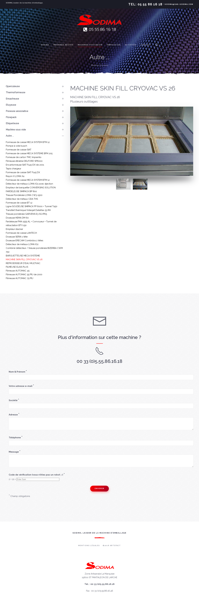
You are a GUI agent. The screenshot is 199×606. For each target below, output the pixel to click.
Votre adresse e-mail (21, 386)
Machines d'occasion (90, 45)
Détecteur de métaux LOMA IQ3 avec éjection (29, 183)
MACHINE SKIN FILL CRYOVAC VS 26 (24, 259)
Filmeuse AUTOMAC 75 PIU (19, 278)
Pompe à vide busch (16, 146)
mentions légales (89, 545)
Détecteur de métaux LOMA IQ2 (22, 244)
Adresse (14, 414)
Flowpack (11, 117)
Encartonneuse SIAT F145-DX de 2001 (25, 164)
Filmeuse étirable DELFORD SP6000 (24, 161)
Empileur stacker (14, 229)
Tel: (145, 4)
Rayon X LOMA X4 (15, 176)
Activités (130, 45)
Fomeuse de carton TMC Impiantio (23, 157)
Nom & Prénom (18, 371)
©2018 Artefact (112, 545)
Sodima (45, 45)
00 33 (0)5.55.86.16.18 (99, 361)
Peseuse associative (17, 111)
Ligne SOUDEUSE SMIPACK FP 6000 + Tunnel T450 (31, 206)
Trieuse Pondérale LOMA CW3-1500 (24, 195)
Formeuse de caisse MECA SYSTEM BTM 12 (28, 142)
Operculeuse (13, 86)
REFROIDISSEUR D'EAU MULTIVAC (23, 263)
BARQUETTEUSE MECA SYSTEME (23, 255)
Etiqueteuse (12, 123)
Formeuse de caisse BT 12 (19, 202)
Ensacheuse (12, 98)
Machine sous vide (16, 129)
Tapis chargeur (13, 168)
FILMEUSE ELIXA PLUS (17, 267)
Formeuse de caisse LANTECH (21, 233)
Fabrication (114, 45)
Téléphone (15, 437)
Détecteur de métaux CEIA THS (22, 199)
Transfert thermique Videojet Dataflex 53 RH (28, 210)
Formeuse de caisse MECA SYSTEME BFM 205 (29, 153)
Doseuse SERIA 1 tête (17, 236)
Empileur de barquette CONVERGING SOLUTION (31, 187)
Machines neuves (63, 45)
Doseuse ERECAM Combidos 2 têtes (24, 240)
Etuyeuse (11, 104)
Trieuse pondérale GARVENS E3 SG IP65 (26, 214)
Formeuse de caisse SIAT (18, 149)
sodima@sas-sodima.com (179, 4)
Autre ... (10, 135)
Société (14, 400)
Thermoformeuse (15, 92)
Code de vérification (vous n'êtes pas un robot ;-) (37, 474)
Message (14, 451)
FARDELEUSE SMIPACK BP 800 (21, 191)
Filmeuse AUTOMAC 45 (17, 270)
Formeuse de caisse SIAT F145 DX (23, 172)
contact (146, 45)
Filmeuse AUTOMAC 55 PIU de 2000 (24, 274)
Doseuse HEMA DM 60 (17, 217)
